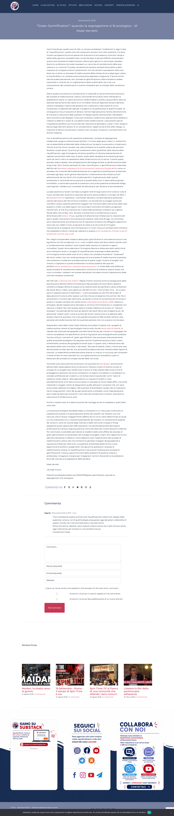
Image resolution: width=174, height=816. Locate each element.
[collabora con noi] (140, 720)
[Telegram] (77, 487)
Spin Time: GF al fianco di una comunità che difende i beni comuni (104, 691)
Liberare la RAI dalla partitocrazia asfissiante (136, 691)
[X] (69, 487)
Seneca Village (68, 216)
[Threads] (82, 487)
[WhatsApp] (73, 487)
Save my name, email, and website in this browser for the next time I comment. (83, 588)
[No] (171, 812)
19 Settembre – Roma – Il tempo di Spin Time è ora (69, 691)
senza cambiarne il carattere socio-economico (75, 266)
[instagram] (83, 775)
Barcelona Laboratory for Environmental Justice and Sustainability (87, 168)
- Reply (74, 513)
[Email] (86, 487)
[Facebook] (65, 487)
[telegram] (99, 775)
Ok (149, 812)
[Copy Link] (90, 487)
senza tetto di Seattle (110, 328)
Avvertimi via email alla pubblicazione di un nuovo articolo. (96, 599)
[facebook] (75, 775)
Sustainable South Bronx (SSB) (100, 302)
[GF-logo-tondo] (14, 2)
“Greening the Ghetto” (68, 281)
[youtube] (91, 775)
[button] (138, 5)
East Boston (104, 364)
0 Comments (40, 694)
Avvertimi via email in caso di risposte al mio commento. (95, 594)
